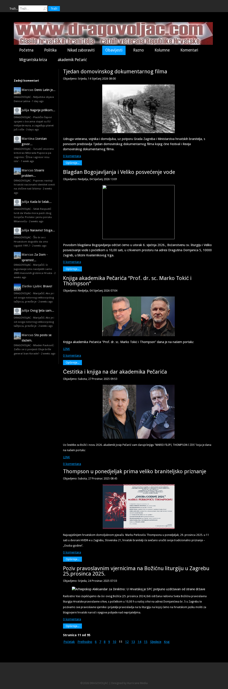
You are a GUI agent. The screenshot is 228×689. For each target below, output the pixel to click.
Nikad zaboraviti (81, 50)
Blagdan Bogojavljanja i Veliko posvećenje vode (119, 172)
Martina (28, 138)
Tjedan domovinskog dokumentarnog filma (115, 71)
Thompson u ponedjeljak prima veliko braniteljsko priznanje (134, 471)
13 (133, 642)
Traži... (13, 8)
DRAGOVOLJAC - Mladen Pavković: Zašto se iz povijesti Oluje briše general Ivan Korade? (34, 349)
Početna (26, 50)
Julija (25, 110)
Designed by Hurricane (125, 683)
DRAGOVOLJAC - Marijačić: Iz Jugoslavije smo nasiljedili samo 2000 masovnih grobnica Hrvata (33, 269)
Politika (50, 50)
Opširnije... (72, 163)
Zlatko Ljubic (32, 286)
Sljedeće (155, 642)
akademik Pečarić (72, 60)
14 (139, 642)
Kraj (166, 642)
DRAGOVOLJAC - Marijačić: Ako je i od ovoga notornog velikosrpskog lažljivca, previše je (34, 297)
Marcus (27, 90)
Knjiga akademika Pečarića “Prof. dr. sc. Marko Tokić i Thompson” (127, 281)
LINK (66, 349)
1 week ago (27, 161)
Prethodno (84, 642)
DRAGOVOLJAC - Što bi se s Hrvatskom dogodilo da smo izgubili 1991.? (31, 241)
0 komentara (72, 156)
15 (145, 642)
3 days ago (32, 129)
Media (144, 683)
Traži (54, 8)
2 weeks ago (36, 221)
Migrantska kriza (33, 60)
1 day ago (38, 101)
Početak (69, 642)
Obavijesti (113, 50)
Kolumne (162, 50)
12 (127, 642)
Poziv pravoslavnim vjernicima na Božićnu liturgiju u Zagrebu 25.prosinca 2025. (136, 571)
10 (114, 642)
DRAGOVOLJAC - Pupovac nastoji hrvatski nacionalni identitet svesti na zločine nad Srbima (34, 184)
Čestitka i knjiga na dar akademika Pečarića (115, 372)
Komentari (189, 50)
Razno (138, 50)
